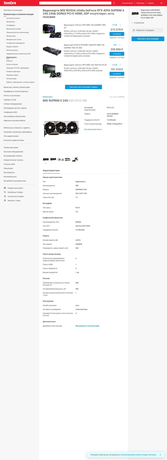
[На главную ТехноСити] (10, 2)
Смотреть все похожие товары (83, 87)
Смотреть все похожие (148, 39)
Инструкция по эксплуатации (87, 326)
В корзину (117, 34)
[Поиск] (113, 3)
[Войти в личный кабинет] (161, 3)
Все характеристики (92, 129)
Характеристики (51, 170)
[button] (59, 128)
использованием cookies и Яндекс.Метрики (138, 455)
